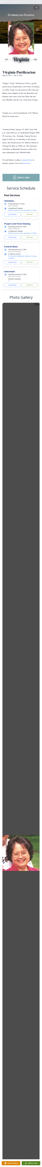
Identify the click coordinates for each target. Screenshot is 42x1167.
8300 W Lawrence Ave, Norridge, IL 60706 (22, 210)
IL (8, 281)
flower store (25, 163)
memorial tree (27, 160)
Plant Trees (30, 214)
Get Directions (12, 214)
